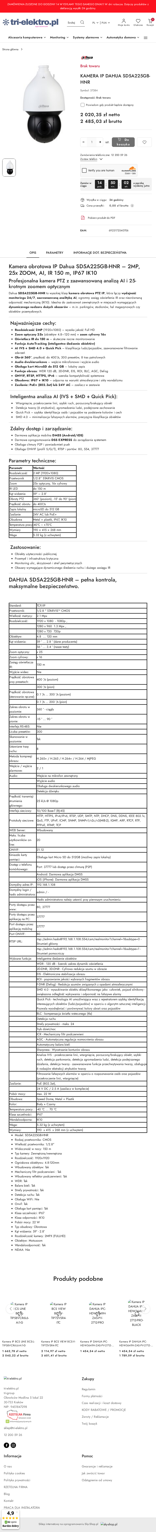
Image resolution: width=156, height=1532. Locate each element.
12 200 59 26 (13, 1435)
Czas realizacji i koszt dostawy (101, 1403)
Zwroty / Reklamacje (95, 1417)
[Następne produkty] (145, 1308)
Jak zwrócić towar (93, 1473)
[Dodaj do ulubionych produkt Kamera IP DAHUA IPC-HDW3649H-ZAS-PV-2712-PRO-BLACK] (110, 1295)
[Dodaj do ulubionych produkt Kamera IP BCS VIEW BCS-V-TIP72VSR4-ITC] (32, 1295)
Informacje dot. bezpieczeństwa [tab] (100, 252)
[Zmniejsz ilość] (83, 142)
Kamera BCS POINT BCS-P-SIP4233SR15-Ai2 (135, 1343)
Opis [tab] (32, 252)
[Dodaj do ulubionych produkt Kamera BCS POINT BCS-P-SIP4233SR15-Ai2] (149, 1295)
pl (93, 23)
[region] (116, 184)
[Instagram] (13, 1445)
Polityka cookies (14, 1473)
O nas (8, 1466)
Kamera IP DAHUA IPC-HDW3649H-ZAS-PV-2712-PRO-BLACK (96, 1343)
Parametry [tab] (54, 252)
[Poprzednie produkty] (10, 1308)
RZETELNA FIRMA (16, 1487)
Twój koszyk (89, 1423)
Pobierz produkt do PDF (101, 218)
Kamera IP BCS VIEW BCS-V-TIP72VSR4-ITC (19, 1343)
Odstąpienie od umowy (97, 1480)
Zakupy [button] (88, 1379)
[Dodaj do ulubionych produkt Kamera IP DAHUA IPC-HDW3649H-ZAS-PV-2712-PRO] (71, 1295)
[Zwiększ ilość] (100, 142)
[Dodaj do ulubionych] (144, 142)
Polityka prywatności (17, 1480)
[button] (145, 37)
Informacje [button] (12, 1456)
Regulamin (88, 1389)
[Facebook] (6, 1445)
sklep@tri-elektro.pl (15, 1428)
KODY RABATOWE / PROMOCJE (104, 1410)
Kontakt (8, 1501)
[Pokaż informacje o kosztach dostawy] (132, 205)
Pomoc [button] (87, 1456)
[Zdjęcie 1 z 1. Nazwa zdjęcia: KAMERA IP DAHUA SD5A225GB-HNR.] (9, 168)
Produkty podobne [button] (78, 1278)
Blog (7, 1494)
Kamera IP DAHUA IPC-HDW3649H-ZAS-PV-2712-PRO (57, 1343)
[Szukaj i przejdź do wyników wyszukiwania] (82, 23)
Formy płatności (92, 1396)
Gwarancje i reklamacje (97, 1466)
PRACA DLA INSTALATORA (22, 1507)
